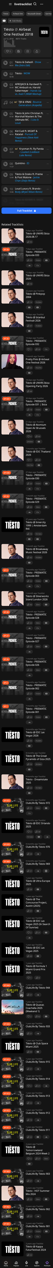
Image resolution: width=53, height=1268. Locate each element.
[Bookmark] (28, 51)
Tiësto (5, 13)
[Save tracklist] (18, 51)
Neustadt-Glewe (34, 13)
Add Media (16, 21)
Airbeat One (18, 13)
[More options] (47, 62)
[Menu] (10, 4)
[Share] (37, 51)
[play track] (5, 62)
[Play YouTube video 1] (4, 20)
